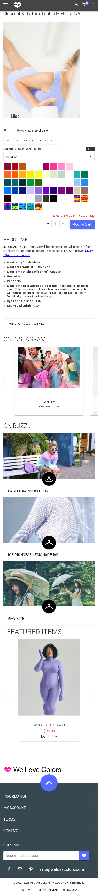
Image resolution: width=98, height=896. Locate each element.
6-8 (25, 140)
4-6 (16, 140)
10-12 (43, 140)
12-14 (52, 140)
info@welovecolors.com (62, 869)
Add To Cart (82, 224)
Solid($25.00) (12, 149)
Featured (38, 323)
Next (92, 381)
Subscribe (13, 845)
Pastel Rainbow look (28, 491)
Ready (90, 149)
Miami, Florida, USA (64, 890)
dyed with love (31, 890)
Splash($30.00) (31, 149)
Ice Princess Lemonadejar (33, 555)
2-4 (8, 140)
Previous (5, 381)
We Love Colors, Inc (43, 882)
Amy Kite (16, 618)
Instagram (15, 323)
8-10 (33, 140)
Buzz (27, 323)
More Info (49, 737)
